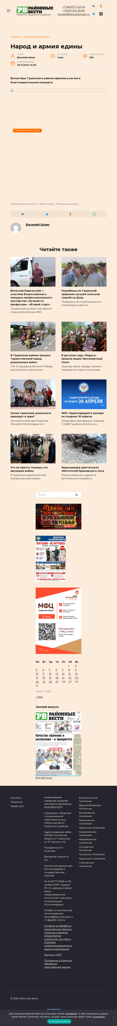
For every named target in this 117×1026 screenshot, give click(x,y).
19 (50, 677)
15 (69, 673)
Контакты (16, 797)
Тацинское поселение (92, 858)
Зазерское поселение (92, 827)
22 (69, 677)
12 (50, 673)
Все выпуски (44, 777)
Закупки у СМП (53, 954)
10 (37, 673)
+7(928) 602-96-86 (73, 10)
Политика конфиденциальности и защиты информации (58, 945)
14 (63, 673)
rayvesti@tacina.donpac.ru (74, 14)
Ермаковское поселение (87, 814)
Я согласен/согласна (59, 1021)
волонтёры (47, 204)
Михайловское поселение (87, 841)
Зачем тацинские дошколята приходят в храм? (31, 415)
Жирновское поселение (86, 822)
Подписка (16, 802)
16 (76, 673)
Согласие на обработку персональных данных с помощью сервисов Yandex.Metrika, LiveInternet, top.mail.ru (58, 932)
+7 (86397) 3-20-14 (73, 7)
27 (57, 681)
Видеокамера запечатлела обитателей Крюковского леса (83, 469)
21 (63, 677)
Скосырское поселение (86, 849)
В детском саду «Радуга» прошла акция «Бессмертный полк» (82, 359)
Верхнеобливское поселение (90, 807)
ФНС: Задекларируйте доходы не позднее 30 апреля (83, 415)
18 (44, 677)
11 (43, 673)
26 (50, 681)
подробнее (71, 1013)
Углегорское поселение (86, 864)
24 (37, 681)
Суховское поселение (92, 854)
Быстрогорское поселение (88, 799)
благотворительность (25, 204)
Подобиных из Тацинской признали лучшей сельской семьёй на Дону (81, 294)
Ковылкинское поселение (87, 834)
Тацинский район (68, 204)
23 (76, 677)
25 (44, 681)
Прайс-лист (17, 806)
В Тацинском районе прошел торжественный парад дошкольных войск (31, 359)
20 (57, 677)
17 (37, 677)
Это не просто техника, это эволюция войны (29, 469)
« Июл (39, 696)
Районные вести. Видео (27, 130)
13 (57, 673)
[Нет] (113, 1017)
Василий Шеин (37, 224)
